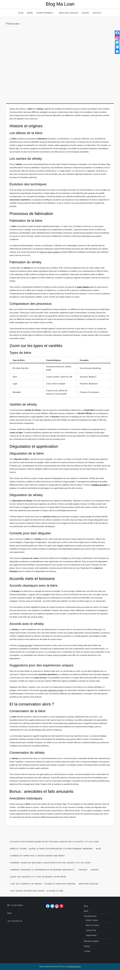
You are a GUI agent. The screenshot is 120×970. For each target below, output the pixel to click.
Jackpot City (91, 930)
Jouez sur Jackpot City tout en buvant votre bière (38, 877)
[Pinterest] (61, 906)
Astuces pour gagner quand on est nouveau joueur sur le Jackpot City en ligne (54, 842)
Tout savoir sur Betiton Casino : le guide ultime (36, 891)
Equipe (85, 13)
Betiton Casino (92, 920)
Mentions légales (68, 13)
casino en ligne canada (49, 252)
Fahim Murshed (74, 967)
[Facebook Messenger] (117, 51)
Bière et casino (92, 925)
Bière (30, 13)
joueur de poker (25, 645)
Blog (21, 13)
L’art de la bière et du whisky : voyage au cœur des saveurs (42, 884)
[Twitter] (117, 42)
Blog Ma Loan (60, 4)
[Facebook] (117, 33)
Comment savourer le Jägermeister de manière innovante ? (42, 870)
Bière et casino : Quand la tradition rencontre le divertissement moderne (51, 849)
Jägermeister (91, 935)
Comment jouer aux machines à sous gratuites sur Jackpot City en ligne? (50, 863)
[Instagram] (117, 37)
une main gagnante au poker (52, 690)
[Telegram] (117, 47)
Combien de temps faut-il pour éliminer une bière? (37, 856)
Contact (97, 13)
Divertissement (44, 13)
